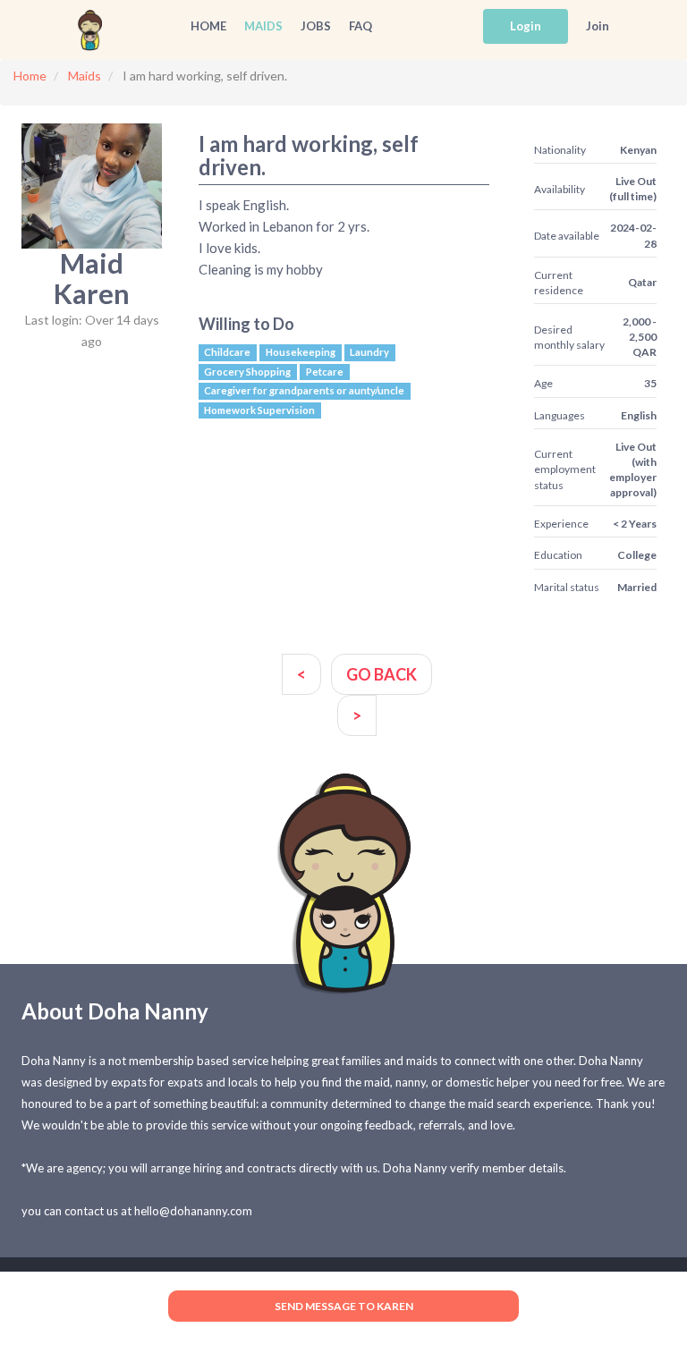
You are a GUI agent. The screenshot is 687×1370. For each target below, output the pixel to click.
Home (208, 26)
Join (597, 26)
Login (525, 26)
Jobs (316, 26)
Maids (263, 26)
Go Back (381, 674)
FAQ (360, 26)
